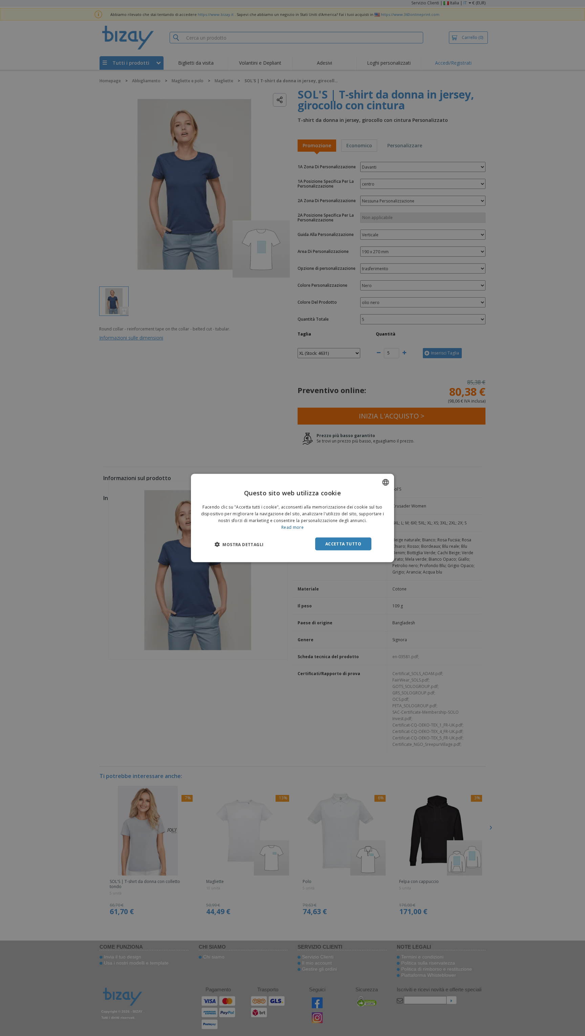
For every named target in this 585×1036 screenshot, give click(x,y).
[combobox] (385, 482)
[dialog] (292, 518)
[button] (239, 544)
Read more (292, 527)
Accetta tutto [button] (343, 543)
